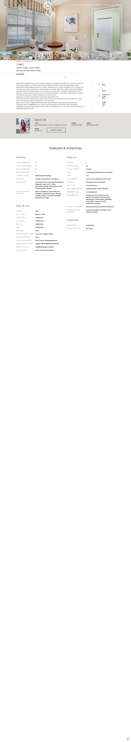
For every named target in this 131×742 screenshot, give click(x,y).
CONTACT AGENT (56, 130)
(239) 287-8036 (76, 125)
